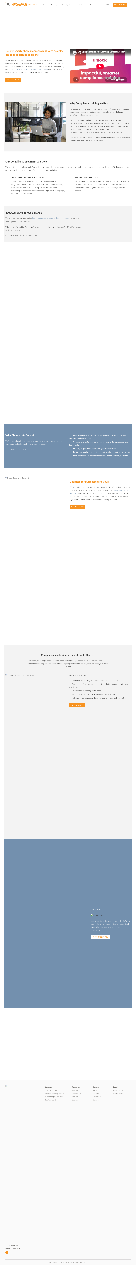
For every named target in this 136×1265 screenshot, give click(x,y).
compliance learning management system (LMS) (28, 69)
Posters (75, 1097)
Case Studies (76, 1094)
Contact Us (97, 1097)
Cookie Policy (118, 1094)
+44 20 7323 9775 (12, 1246)
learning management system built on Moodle (50, 218)
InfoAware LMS (50, 1100)
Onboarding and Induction (54, 1097)
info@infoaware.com (12, 1248)
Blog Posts (75, 1090)
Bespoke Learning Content (54, 1094)
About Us (96, 1094)
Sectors (75, 1100)
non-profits (103, 493)
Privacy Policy (118, 1090)
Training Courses (51, 1090)
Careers (96, 1100)
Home (95, 1090)
